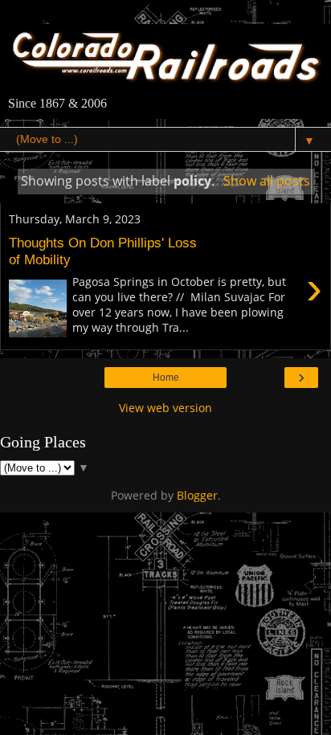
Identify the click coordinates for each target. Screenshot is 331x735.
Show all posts (266, 181)
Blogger (197, 495)
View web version (165, 407)
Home (166, 377)
